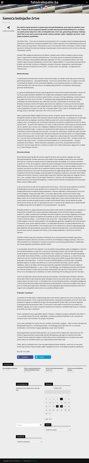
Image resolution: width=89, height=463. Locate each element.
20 (61, 406)
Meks (21, 461)
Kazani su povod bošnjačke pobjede (75, 369)
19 (57, 406)
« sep (46, 419)
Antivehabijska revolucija (10, 368)
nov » (50, 419)
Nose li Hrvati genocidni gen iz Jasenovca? (54, 369)
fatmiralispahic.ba (44, 2)
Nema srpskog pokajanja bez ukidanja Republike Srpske (32, 369)
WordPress (34, 461)
